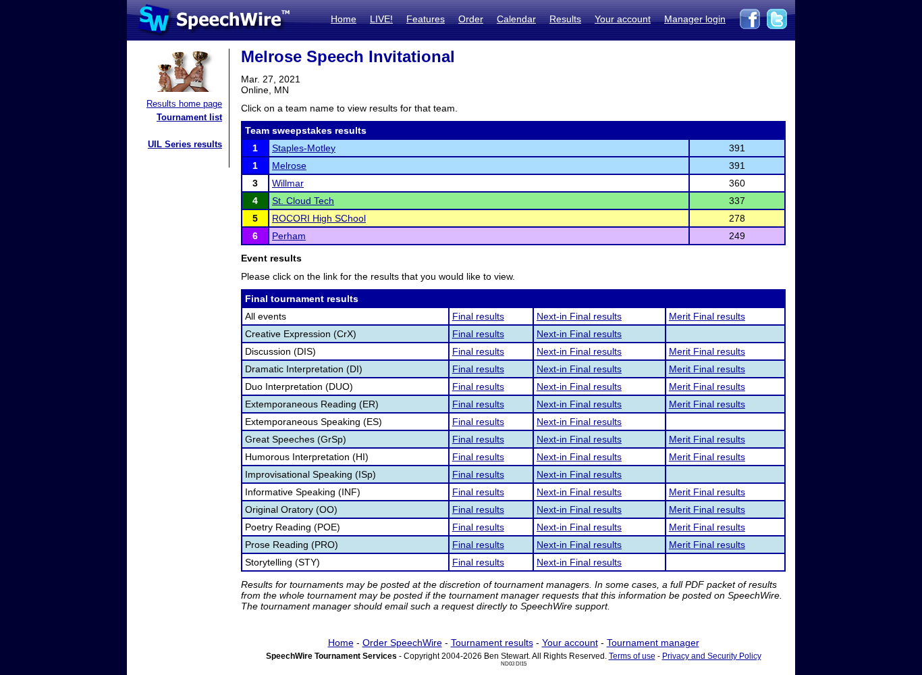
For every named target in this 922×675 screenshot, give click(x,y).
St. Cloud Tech (303, 200)
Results (565, 19)
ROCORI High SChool (319, 218)
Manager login (695, 19)
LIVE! (381, 19)
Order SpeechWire (402, 642)
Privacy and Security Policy (711, 656)
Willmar (288, 183)
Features (425, 19)
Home (343, 19)
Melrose (289, 165)
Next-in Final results (579, 316)
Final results (478, 316)
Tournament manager (653, 642)
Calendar (516, 19)
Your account (623, 19)
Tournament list (189, 117)
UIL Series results (185, 144)
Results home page (184, 104)
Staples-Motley (303, 148)
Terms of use (632, 656)
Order (470, 19)
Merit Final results (707, 316)
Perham (289, 235)
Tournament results (492, 642)
